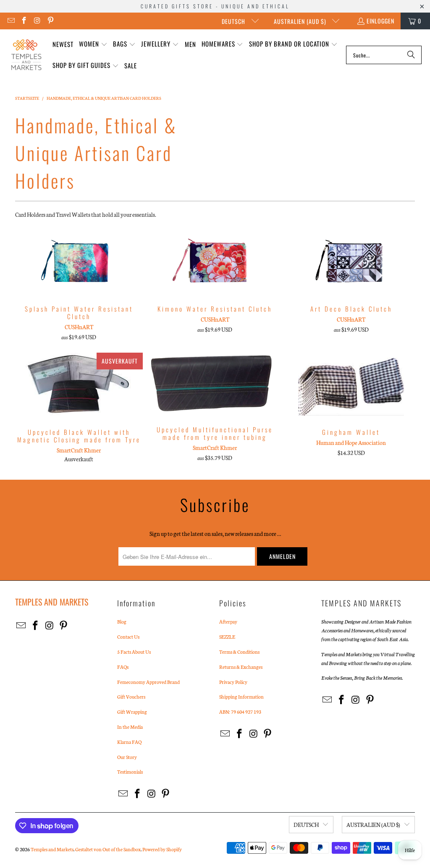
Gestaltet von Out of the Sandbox (108, 849)
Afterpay (228, 621)
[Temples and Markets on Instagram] (37, 20)
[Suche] (411, 55)
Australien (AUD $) (301, 21)
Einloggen (380, 20)
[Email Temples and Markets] (10, 20)
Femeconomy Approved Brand (148, 681)
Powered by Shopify (162, 849)
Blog (121, 621)
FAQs (122, 666)
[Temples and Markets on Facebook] (24, 20)
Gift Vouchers (131, 696)
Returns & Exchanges (240, 666)
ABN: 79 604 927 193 (240, 711)
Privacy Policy (233, 681)
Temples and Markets (52, 849)
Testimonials (130, 771)
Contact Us (128, 636)
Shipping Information (241, 696)
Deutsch (234, 21)
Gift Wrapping (132, 711)
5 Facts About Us (134, 651)
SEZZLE (227, 636)
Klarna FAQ (129, 741)
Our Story (127, 757)
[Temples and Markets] (26, 55)
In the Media (130, 726)
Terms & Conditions (239, 651)
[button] (93, 44)
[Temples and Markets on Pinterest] (50, 20)
